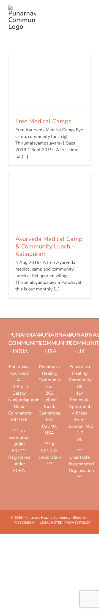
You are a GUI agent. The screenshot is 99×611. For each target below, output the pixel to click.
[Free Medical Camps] (49, 81)
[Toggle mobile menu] (88, 8)
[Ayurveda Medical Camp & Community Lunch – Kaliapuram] (49, 199)
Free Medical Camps (43, 121)
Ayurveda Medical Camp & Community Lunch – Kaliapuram (48, 246)
